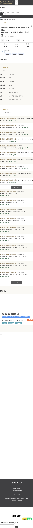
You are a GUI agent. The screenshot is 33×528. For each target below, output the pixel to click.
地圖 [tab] (4, 70)
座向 (16, 44)
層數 (5, 44)
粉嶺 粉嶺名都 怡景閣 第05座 (8, 209)
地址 (1, 100)
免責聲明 (20, 500)
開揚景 (7, 54)
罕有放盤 (11, 323)
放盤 (24, 519)
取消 (5, 14)
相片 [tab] (5, 22)
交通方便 (21, 54)
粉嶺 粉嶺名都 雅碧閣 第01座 (8, 159)
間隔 (27, 44)
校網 (1, 92)
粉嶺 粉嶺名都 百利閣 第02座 (8, 218)
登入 (2, 14)
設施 (1, 96)
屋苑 (1, 74)
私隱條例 (14, 500)
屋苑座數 (2, 78)
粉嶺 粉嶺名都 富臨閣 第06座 (8, 125)
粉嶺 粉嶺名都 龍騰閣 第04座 (8, 118)
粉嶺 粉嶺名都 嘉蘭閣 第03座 (8, 132)
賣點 (3, 51)
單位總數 (2, 85)
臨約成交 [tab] (5, 109)
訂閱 (16, 527)
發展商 (2, 81)
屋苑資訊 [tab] (5, 67)
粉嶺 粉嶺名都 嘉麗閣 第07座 (8, 139)
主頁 (1, 16)
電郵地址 (2, 12)
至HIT (4, 323)
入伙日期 (2, 89)
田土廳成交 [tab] (8, 112)
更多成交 (16, 188)
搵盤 (29, 519)
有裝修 (14, 54)
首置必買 (18, 323)
